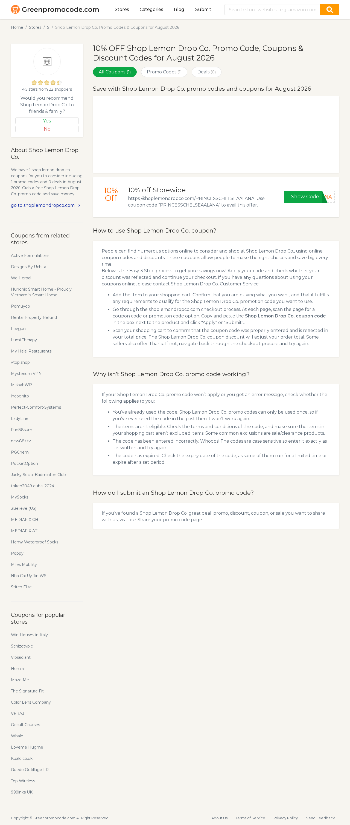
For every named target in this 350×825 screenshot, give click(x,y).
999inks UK (22, 792)
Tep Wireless (23, 780)
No (47, 129)
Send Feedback (320, 818)
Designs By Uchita (28, 266)
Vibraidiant (21, 657)
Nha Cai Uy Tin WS (28, 575)
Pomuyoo (20, 306)
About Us (219, 818)
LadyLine (19, 418)
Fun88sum (21, 429)
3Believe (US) (23, 508)
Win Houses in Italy (29, 634)
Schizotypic (22, 646)
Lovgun (18, 328)
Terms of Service (250, 818)
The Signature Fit (27, 691)
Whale (17, 736)
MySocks (19, 497)
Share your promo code (164, 519)
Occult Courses (25, 724)
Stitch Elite (21, 587)
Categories (151, 9)
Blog (179, 9)
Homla (17, 668)
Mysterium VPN (26, 373)
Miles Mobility (24, 564)
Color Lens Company (31, 702)
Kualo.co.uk (22, 758)
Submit (203, 9)
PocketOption (24, 463)
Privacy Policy (285, 818)
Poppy (17, 553)
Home (17, 27)
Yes (47, 121)
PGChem (20, 452)
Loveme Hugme (27, 747)
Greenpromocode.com (60, 9)
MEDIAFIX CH (24, 519)
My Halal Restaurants (31, 351)
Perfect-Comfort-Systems (36, 407)
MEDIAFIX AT (24, 530)
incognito (20, 396)
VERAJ (17, 713)
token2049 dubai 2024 (32, 485)
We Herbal (21, 278)
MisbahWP (21, 384)
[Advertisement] (216, 134)
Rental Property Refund (34, 317)
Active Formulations (30, 255)
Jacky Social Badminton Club (38, 474)
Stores (122, 9)
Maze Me (20, 679)
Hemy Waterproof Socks (34, 542)
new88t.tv (21, 441)
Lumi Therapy (24, 339)
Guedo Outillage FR (30, 769)
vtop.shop (20, 362)
